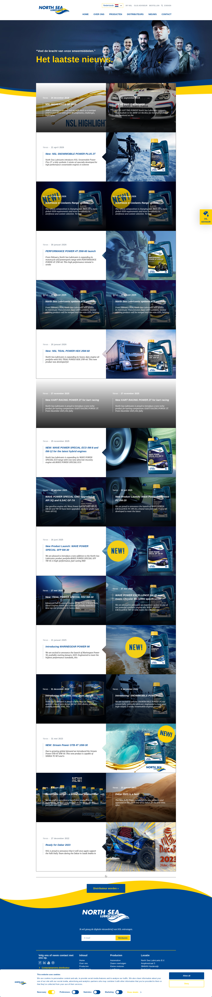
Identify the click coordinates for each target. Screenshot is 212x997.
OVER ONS (98, 14)
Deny (186, 984)
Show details (132, 992)
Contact (166, 14)
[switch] (75, 992)
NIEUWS (152, 14)
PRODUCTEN (115, 14)
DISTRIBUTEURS (135, 14)
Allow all (186, 976)
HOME (85, 14)
